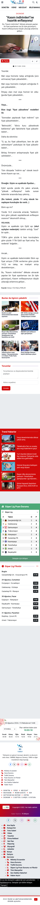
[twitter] (15, 820)
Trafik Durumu (9, 775)
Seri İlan (10, 841)
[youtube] (28, 820)
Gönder (6, 388)
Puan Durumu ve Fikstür (12, 778)
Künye (9, 852)
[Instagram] (22, 764)
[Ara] (33, 2)
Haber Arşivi (8, 785)
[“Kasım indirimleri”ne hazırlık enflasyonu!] (20, 47)
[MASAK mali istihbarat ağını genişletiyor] (29, 325)
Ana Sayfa (11, 825)
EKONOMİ (20, 14)
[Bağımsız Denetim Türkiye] (17, 2)
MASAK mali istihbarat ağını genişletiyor (28, 332)
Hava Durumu (8, 773)
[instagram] (21, 820)
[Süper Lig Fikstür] (37, 566)
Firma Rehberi (12, 838)
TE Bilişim (25, 814)
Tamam (4, 885)
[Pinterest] (18, 764)
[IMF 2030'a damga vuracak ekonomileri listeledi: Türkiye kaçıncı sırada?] (29, 306)
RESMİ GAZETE (20, 793)
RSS (7, 807)
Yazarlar (10, 836)
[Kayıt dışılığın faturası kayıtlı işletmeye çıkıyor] (29, 346)
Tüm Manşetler (9, 780)
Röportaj (10, 844)
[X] (14, 764)
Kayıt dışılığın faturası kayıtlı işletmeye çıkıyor (28, 353)
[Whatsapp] (29, 764)
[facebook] (8, 820)
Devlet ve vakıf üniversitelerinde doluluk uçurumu (10, 314)
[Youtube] (25, 764)
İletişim (10, 854)
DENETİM (5, 7)
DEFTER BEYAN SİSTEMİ (11, 795)
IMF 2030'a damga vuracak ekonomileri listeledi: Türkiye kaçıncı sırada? (29, 314)
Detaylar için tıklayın (20, 558)
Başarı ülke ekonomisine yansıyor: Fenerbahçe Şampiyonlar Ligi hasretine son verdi (10, 334)
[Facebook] (10, 764)
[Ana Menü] (2, 2)
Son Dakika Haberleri (11, 782)
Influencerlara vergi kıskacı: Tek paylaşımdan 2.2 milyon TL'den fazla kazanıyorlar (10, 355)
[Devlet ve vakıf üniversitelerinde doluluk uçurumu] (10, 306)
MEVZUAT (23, 7)
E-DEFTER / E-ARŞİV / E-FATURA (24, 797)
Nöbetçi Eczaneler (10, 771)
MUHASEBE (7, 793)
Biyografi (11, 846)
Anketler (10, 849)
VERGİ (13, 7)
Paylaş (6, 61)
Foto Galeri (11, 831)
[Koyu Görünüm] (37, 2)
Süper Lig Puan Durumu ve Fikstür (23, 868)
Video (9, 833)
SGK (30, 793)
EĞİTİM (26, 795)
